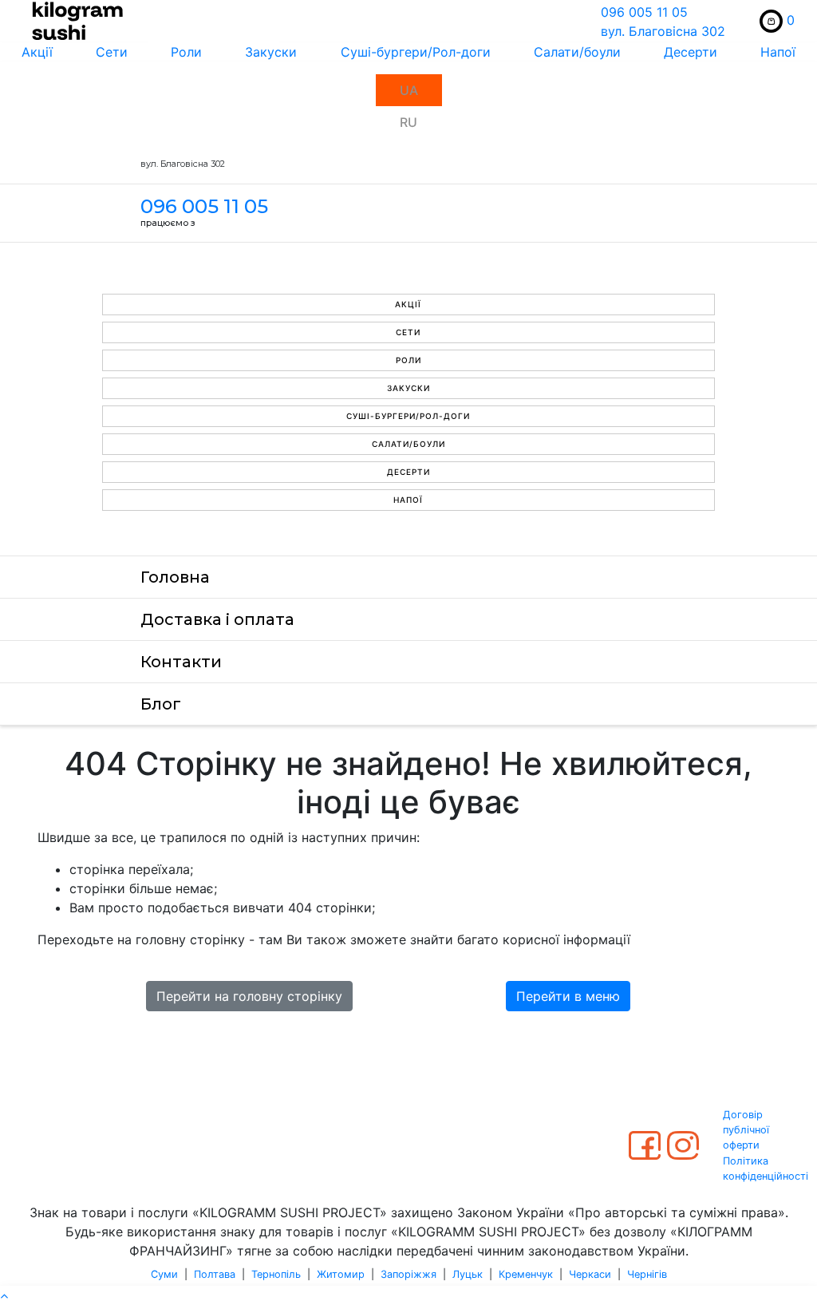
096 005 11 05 (644, 12)
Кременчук (526, 1274)
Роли (186, 52)
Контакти (181, 662)
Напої (777, 52)
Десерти (690, 52)
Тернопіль (276, 1274)
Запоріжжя (408, 1274)
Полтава (214, 1274)
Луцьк (467, 1274)
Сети (112, 52)
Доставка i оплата (217, 619)
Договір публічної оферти (746, 1130)
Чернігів (647, 1274)
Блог (160, 704)
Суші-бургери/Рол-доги (416, 52)
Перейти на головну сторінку (249, 996)
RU (408, 122)
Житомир (341, 1274)
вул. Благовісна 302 (663, 31)
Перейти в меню (568, 996)
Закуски (271, 52)
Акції (37, 52)
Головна (175, 577)
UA (409, 90)
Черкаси (590, 1274)
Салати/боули (577, 52)
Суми (164, 1274)
